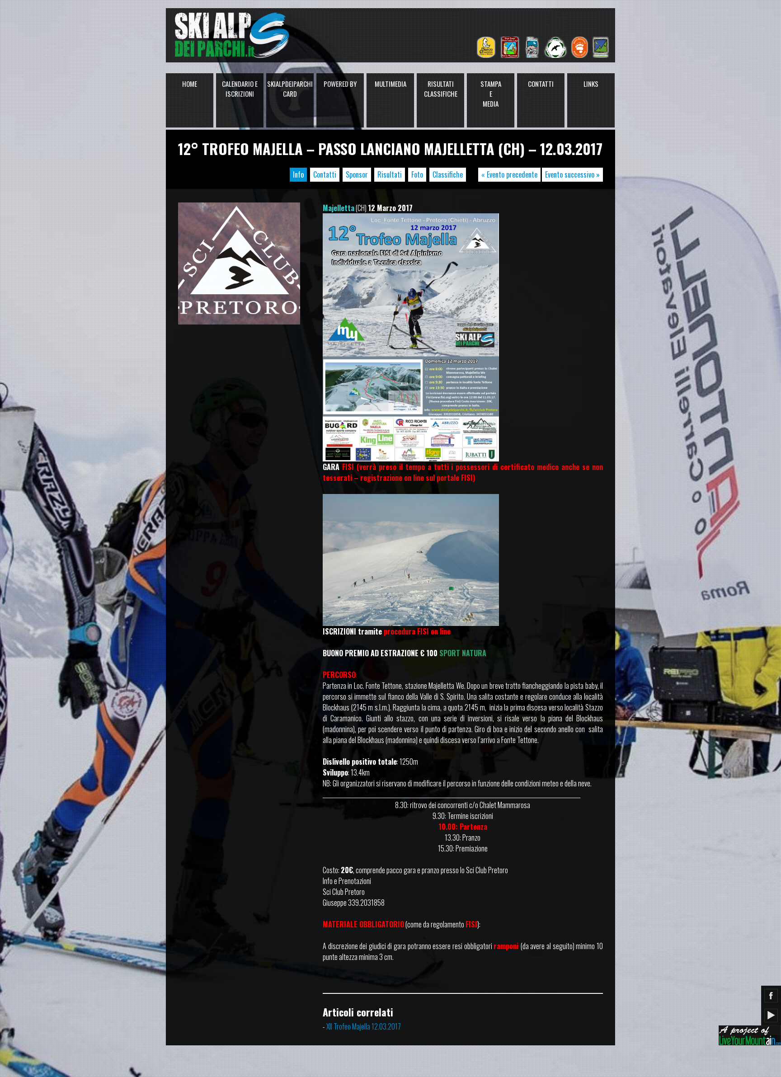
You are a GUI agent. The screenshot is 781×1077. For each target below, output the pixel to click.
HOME (189, 84)
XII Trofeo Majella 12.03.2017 (363, 1026)
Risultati (389, 174)
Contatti (324, 174)
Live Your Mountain (750, 1035)
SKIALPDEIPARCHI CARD (290, 89)
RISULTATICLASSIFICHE (440, 89)
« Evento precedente (509, 174)
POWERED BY (340, 84)
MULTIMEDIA (390, 84)
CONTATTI (541, 84)
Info (298, 174)
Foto (417, 174)
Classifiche (448, 174)
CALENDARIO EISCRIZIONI (240, 89)
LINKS (590, 84)
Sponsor (357, 174)
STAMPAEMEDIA (490, 93)
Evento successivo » (572, 174)
